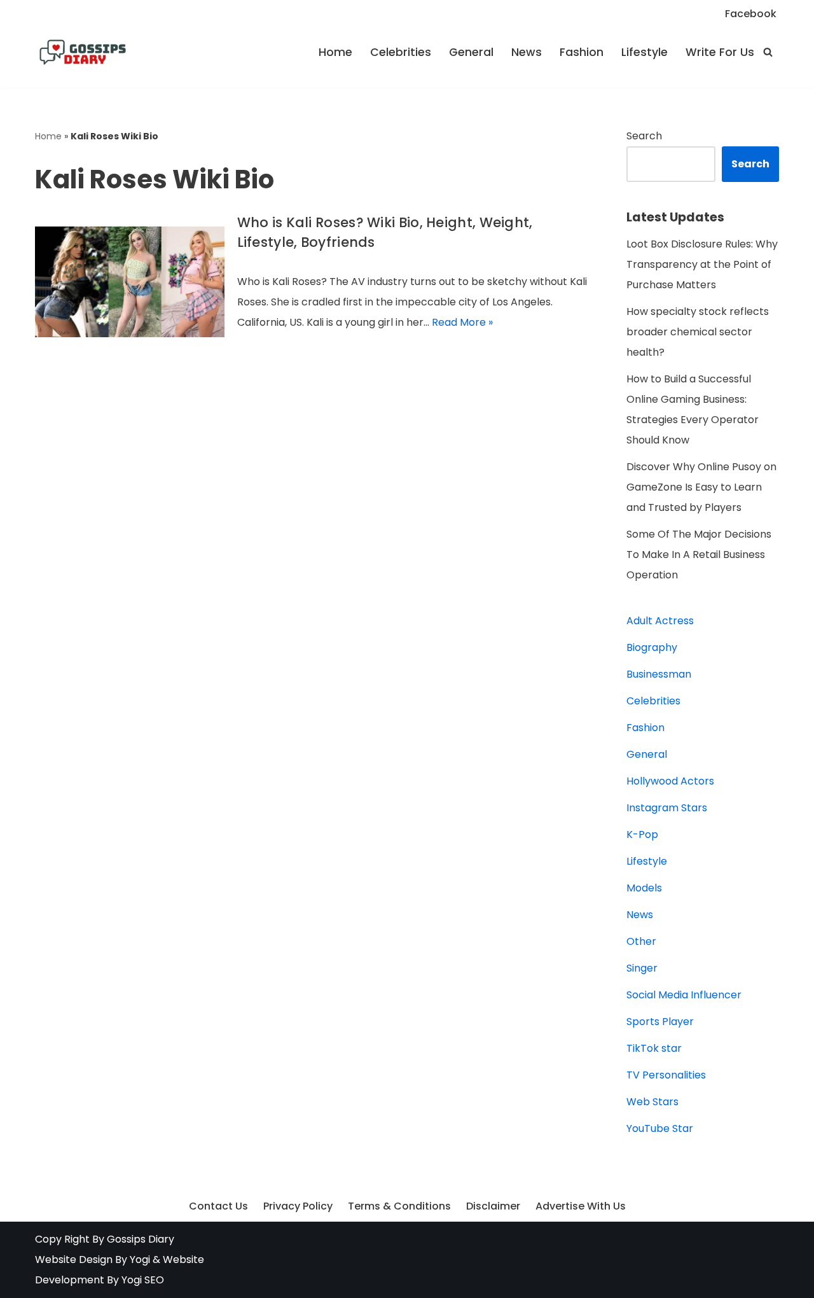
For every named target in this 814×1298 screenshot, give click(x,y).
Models (644, 888)
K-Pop (642, 834)
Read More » (462, 322)
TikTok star (654, 1048)
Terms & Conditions (399, 1206)
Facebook (750, 13)
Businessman (658, 674)
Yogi (138, 1259)
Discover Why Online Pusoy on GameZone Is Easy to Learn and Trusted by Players (701, 487)
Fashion (582, 52)
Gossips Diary (140, 1239)
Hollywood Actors (670, 781)
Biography (651, 647)
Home (335, 52)
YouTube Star (659, 1128)
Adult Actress (660, 620)
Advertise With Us (580, 1206)
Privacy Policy (298, 1206)
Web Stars (652, 1101)
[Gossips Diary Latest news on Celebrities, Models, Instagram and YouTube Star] (82, 52)
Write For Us (720, 52)
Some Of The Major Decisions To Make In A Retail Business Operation (698, 554)
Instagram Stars (666, 807)
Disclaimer (493, 1206)
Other (641, 941)
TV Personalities (666, 1075)
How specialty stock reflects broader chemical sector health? (697, 331)
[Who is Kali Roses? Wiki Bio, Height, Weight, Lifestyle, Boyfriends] (129, 282)
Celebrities (400, 52)
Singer (642, 968)
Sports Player (660, 1021)
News (526, 52)
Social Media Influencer (684, 994)
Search (644, 136)
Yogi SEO (142, 1280)
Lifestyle (644, 52)
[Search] (768, 52)
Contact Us (218, 1206)
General (471, 52)
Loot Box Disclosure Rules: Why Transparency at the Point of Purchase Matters (702, 264)
